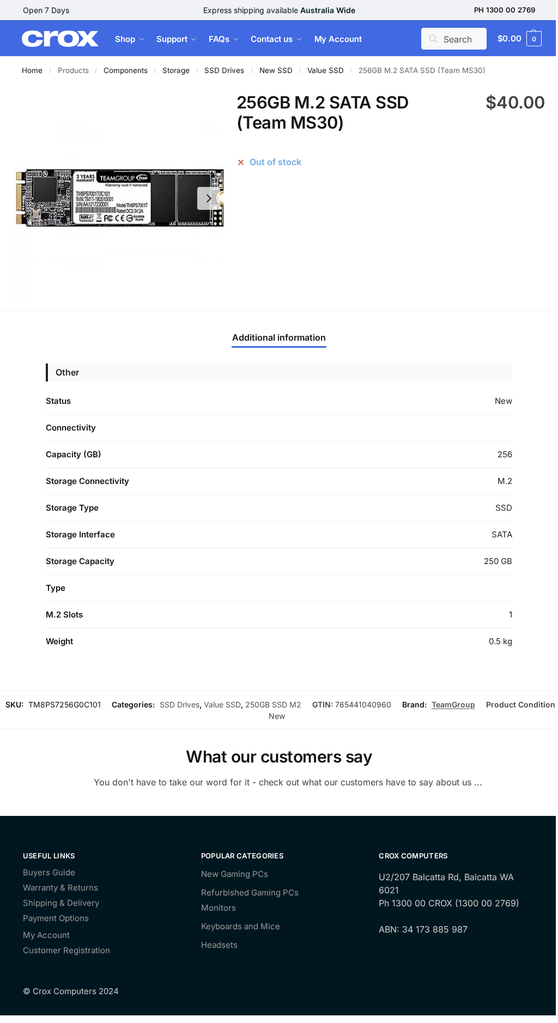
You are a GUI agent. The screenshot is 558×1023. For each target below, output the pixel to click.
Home (32, 70)
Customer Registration (66, 950)
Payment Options (56, 918)
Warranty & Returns (60, 888)
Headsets (219, 945)
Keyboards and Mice (240, 926)
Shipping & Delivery (61, 903)
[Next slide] (208, 198)
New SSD (276, 70)
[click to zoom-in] (119, 198)
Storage (176, 70)
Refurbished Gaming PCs (250, 892)
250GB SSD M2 (273, 704)
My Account (46, 935)
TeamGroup (453, 704)
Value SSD (325, 70)
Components (126, 70)
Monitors (218, 908)
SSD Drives (224, 70)
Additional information (279, 337)
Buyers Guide (49, 872)
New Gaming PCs (234, 874)
